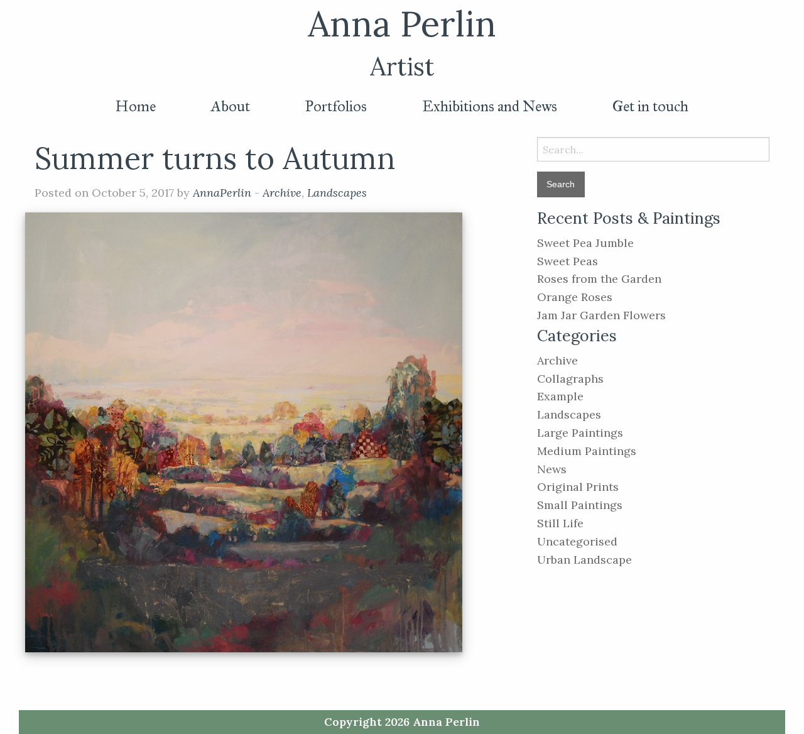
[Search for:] (653, 149)
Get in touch (650, 106)
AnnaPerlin (222, 192)
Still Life (560, 523)
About (230, 106)
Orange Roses (574, 297)
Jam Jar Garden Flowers (601, 315)
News (552, 469)
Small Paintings (579, 505)
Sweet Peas (567, 261)
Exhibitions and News (489, 106)
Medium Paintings (586, 451)
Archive (282, 192)
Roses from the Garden (599, 278)
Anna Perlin (402, 23)
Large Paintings (580, 432)
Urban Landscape (584, 559)
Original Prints (578, 486)
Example (560, 396)
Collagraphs (570, 378)
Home (136, 106)
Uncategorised (577, 541)
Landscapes (337, 192)
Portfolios (336, 106)
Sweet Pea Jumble (585, 243)
